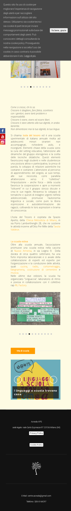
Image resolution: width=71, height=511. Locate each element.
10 (49, 87)
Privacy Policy (36, 433)
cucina (23, 266)
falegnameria (17, 269)
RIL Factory (20, 285)
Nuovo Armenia (23, 250)
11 (51, 334)
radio (35, 266)
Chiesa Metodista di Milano (41, 220)
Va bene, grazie (58, 30)
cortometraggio (51, 266)
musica (14, 272)
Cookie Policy (36, 445)
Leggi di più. (30, 56)
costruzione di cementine (42, 269)
